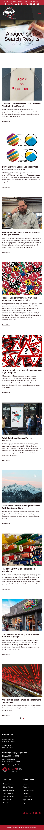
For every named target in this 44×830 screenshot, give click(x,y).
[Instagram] (27, 813)
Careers (26, 793)
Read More (6, 122)
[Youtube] (36, 813)
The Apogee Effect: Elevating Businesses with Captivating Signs (21, 507)
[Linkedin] (33, 813)
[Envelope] (39, 813)
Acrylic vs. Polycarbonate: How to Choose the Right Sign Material (21, 105)
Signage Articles (28, 790)
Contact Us (27, 796)
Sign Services (27, 803)
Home (25, 784)
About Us (26, 787)
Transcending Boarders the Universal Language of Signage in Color (19, 299)
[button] (39, 12)
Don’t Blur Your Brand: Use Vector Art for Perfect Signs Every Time (21, 168)
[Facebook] (24, 813)
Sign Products (27, 800)
